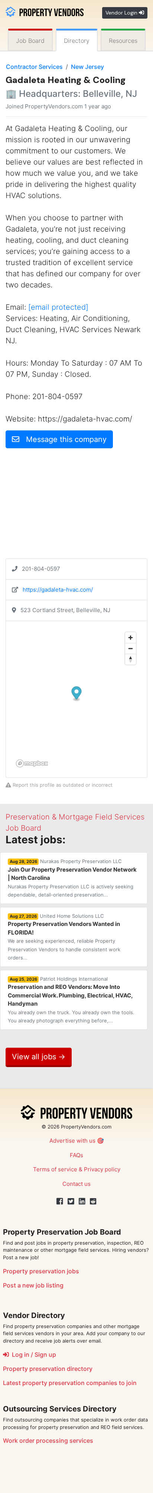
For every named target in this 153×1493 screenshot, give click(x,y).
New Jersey (87, 66)
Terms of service (55, 1169)
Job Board (30, 40)
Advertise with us (72, 1140)
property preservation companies (69, 1383)
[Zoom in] (130, 637)
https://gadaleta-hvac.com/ (58, 589)
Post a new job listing (33, 1285)
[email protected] (58, 307)
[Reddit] (93, 1201)
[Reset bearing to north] (130, 659)
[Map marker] (77, 693)
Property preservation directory (47, 1368)
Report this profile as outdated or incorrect (62, 785)
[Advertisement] (76, 506)
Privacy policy (102, 1169)
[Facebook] (59, 1201)
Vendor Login (122, 12)
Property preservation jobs (41, 1271)
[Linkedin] (82, 1201)
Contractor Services (34, 66)
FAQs (76, 1155)
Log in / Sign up (32, 1354)
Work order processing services (48, 1440)
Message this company (63, 439)
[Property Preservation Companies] (45, 11)
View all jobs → (38, 1056)
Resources (123, 40)
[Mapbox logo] (32, 763)
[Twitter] (71, 1201)
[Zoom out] (130, 648)
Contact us (76, 1183)
